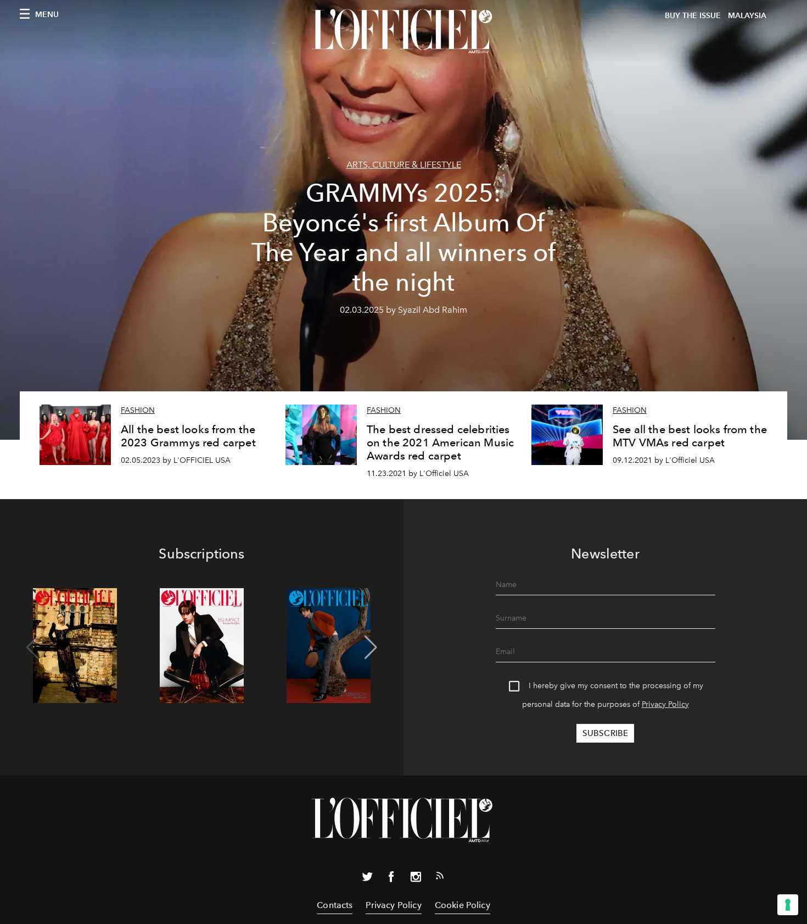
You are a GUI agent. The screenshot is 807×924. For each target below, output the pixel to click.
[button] (370, 647)
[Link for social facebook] (391, 878)
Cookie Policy (462, 905)
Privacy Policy (665, 704)
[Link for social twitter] (367, 878)
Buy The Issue (693, 15)
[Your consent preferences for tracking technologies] (787, 904)
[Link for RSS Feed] (439, 877)
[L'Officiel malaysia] (403, 31)
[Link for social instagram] (415, 878)
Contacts (334, 905)
